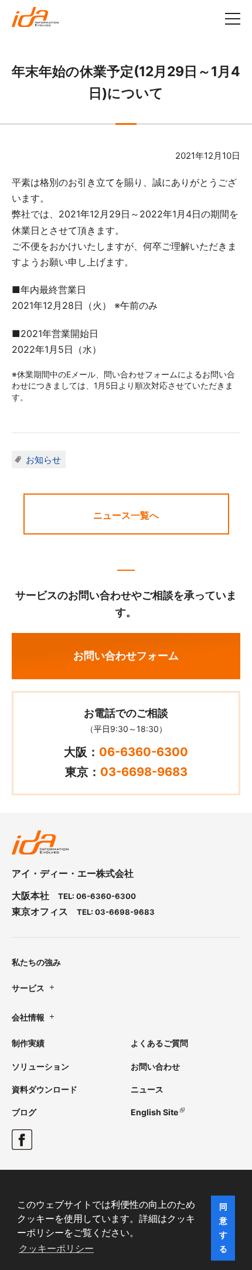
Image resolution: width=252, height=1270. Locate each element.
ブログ (24, 1112)
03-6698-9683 (144, 772)
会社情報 (28, 1017)
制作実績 (28, 1043)
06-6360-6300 (143, 752)
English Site (154, 1112)
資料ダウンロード (44, 1089)
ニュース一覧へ (126, 515)
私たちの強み (36, 962)
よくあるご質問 (159, 1043)
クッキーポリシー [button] (56, 1249)
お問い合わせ (155, 1066)
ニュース (147, 1089)
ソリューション (40, 1066)
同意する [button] (223, 1228)
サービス (28, 988)
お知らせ (43, 459)
